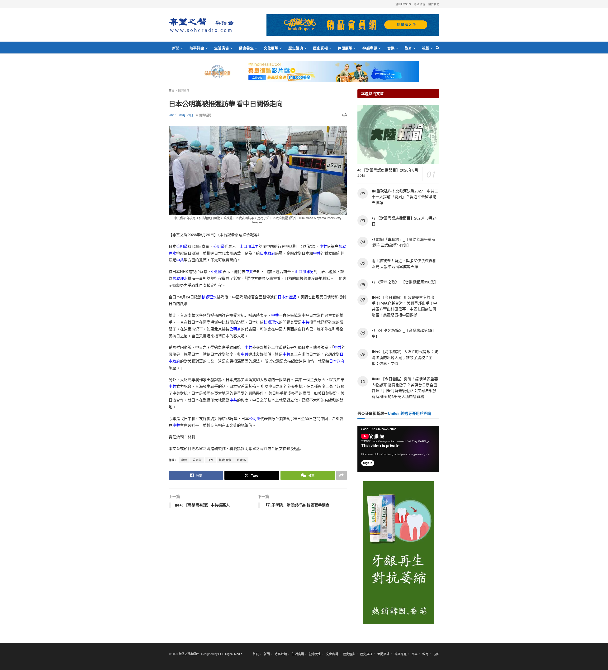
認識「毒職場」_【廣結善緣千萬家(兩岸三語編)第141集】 (403, 242)
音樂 (391, 48)
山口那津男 (249, 246)
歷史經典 (295, 48)
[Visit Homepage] (201, 25)
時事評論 (197, 48)
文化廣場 (271, 48)
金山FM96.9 (403, 4)
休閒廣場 (345, 48)
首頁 (171, 90)
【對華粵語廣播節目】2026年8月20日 (387, 172)
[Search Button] (437, 47)
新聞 (176, 48)
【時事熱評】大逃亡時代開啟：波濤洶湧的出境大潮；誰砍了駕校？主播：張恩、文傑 (405, 357)
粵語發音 (419, 4)
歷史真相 (320, 48)
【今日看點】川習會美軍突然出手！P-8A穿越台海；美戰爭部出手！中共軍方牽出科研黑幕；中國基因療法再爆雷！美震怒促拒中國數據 (404, 306)
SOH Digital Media (230, 654)
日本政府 (267, 253)
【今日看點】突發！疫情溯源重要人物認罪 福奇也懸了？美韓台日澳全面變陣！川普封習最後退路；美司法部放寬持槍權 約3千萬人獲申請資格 (405, 387)
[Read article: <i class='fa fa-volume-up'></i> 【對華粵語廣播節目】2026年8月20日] (398, 134)
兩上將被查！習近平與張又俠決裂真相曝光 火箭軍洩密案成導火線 (404, 263)
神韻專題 (369, 48)
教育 (408, 48)
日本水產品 (287, 297)
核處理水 (180, 278)
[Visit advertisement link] (352, 25)
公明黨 (182, 246)
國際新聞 (184, 90)
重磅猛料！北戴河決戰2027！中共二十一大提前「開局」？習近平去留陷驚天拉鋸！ (405, 197)
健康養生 (246, 48)
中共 (323, 246)
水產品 (241, 460)
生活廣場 (221, 48)
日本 (210, 460)
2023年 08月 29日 (181, 115)
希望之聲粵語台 (189, 654)
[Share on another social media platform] (341, 475)
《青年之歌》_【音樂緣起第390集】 (406, 282)
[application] (398, 449)
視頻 (425, 48)
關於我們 (433, 4)
